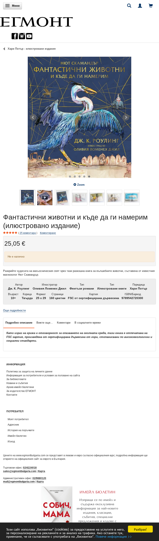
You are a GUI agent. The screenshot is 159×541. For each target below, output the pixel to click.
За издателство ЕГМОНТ (21, 391)
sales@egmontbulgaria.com (19, 471)
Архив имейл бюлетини (20, 387)
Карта (41, 471)
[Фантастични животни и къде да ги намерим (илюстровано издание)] (79, 117)
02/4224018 (30, 467)
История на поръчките (21, 430)
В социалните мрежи (88, 322)
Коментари (63, 322)
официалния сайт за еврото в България (41, 459)
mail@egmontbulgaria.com (19, 481)
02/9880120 (39, 478)
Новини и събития (17, 383)
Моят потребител (18, 419)
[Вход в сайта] (140, 5)
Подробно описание (18, 322)
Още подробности (14, 310)
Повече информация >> (114, 536)
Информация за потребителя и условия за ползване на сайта (43, 375)
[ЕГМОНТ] (36, 21)
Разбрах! (140, 529)
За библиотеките (16, 379)
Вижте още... (44, 322)
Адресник (13, 424)
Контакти (11, 394)
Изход (11, 441)
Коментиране (48, 233)
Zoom (81, 184)
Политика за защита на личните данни (29, 371)
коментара (28, 233)
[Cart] (151, 5)
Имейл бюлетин (17, 435)
